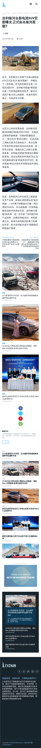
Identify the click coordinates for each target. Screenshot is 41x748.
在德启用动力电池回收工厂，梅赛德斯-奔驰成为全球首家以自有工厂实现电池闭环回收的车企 (30, 244)
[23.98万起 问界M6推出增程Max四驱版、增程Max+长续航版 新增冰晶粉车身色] (20, 496)
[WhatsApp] (20, 424)
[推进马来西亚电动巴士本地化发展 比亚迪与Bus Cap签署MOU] (20, 523)
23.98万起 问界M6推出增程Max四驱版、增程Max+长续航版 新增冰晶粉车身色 (19, 482)
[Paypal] (28, 671)
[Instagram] (23, 671)
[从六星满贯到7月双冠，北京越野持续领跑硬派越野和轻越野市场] (20, 468)
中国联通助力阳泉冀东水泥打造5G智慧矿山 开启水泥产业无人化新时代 (11, 243)
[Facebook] (20, 408)
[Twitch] (32, 671)
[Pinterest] (20, 418)
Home (4, 13)
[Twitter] (20, 413)
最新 (3, 451)
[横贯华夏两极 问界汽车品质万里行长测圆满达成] (20, 551)
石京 (9, 615)
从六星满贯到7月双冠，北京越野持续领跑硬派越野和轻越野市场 (20, 611)
